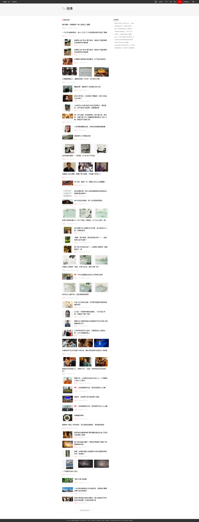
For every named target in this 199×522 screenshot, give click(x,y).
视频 (76, 278)
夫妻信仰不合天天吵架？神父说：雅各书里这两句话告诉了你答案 (84, 350)
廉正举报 (126, 520)
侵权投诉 (131, 520)
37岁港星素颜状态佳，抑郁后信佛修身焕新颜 (89, 126)
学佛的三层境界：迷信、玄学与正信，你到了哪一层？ (81, 267)
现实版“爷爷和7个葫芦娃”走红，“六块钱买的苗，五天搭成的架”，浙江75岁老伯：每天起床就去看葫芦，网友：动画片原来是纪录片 (126, 23)
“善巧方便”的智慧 (80, 479)
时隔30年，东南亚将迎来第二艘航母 (123, 34)
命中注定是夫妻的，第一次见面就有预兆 (88, 200)
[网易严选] (166, 1)
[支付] (171, 1)
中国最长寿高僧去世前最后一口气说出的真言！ (90, 59)
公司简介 (89, 520)
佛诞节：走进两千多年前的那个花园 (86, 397)
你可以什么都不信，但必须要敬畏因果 (75, 294)
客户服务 (103, 520)
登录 (180, 1)
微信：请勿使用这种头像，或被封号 (123, 28)
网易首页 (5, 1)
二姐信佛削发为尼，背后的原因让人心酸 (91, 387)
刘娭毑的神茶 (79, 415)
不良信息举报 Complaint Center (117, 520)
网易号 (63, 28)
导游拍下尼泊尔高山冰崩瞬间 (122, 42)
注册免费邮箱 (186, 1)
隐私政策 (107, 520)
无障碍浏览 (14, 1)
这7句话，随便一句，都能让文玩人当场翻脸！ (90, 182)
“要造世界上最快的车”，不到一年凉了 (124, 31)
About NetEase (83, 520)
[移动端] (156, 1)
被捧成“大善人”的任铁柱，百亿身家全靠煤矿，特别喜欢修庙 (83, 425)
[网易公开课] (161, 1)
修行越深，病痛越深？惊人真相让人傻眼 (76, 24)
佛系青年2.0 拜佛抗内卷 (82, 136)
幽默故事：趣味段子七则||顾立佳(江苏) (87, 87)
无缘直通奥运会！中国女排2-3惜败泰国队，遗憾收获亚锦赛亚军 (126, 47)
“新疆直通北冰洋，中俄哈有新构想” (123, 26)
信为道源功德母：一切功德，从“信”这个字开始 (78, 155)
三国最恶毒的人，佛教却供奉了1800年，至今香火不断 (81, 79)
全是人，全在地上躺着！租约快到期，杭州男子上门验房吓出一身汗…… (126, 37)
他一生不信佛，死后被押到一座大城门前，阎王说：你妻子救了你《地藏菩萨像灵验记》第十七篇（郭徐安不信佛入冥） (90, 117)
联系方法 (94, 520)
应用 (9, 1)
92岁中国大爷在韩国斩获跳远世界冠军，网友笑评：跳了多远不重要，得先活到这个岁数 (126, 39)
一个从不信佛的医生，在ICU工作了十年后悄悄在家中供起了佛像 (84, 32)
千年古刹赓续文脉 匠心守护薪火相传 (90, 275)
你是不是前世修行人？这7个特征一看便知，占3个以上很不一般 (84, 220)
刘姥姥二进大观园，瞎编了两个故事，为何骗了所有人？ (81, 174)
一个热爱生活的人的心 (70, 471)
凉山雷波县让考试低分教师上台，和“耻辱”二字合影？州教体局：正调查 (126, 45)
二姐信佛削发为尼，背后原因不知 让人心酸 (92, 406)
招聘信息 (98, 520)
